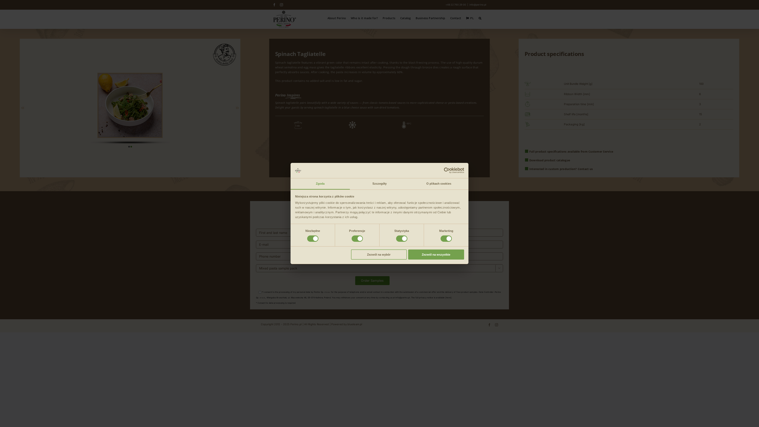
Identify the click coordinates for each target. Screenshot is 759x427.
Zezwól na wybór (379, 254)
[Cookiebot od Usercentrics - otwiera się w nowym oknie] (447, 170)
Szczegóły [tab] (379, 183)
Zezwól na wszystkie (436, 254)
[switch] (357, 238)
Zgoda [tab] (320, 183)
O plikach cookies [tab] (438, 183)
